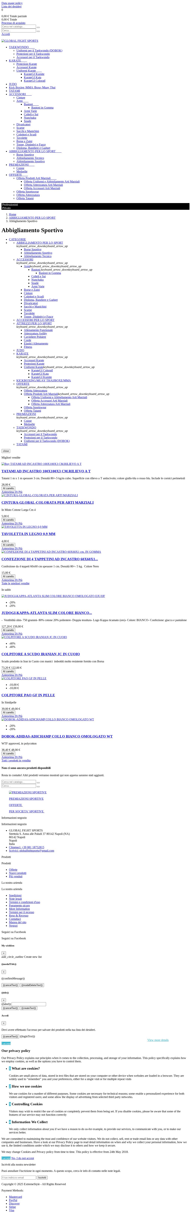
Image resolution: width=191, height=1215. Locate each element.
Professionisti (9, 204)
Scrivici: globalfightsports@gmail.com (31, 850)
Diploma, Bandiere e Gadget (33, 147)
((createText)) (28, 1008)
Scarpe (20, 127)
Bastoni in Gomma (42, 107)
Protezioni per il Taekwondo (33, 53)
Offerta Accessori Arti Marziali (42, 188)
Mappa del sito (17, 922)
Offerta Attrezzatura (28, 195)
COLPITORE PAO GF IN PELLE (28, 695)
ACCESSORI (20, 94)
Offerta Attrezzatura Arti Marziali (43, 184)
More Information (19, 908)
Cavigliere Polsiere (35, 336)
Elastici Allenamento (36, 343)
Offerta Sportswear (27, 191)
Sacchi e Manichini (27, 131)
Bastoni (31, 104)
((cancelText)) (10, 985)
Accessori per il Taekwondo (32, 57)
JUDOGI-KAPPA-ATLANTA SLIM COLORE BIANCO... (46, 613)
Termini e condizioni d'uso (24, 902)
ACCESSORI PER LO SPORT (35, 320)
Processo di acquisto (13, 22)
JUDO (13, 84)
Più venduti (15, 876)
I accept (6, 1043)
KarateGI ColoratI (34, 80)
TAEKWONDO (22, 47)
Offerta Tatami (25, 198)
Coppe (20, 168)
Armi (22, 100)
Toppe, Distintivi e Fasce (31, 144)
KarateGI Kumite (34, 74)
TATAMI (14, 90)
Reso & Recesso (18, 915)
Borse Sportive (25, 154)
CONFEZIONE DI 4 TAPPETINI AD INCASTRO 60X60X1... (49, 559)
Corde (27, 340)
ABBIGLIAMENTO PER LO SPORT (35, 151)
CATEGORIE (17, 239)
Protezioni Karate (26, 64)
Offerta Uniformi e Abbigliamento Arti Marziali (52, 181)
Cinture (20, 97)
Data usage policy (12, 3)
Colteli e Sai (31, 114)
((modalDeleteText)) (32, 985)
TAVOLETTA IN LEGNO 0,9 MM (28, 534)
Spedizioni (15, 895)
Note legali (15, 898)
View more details (158, 1040)
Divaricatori (23, 124)
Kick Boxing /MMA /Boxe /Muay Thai (32, 87)
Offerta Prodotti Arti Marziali (36, 178)
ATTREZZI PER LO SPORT (34, 323)
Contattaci (15, 918)
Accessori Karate (26, 67)
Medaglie (21, 171)
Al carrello (8, 488)
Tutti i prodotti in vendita (16, 760)
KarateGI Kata (32, 77)
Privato (6, 208)
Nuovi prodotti (17, 873)
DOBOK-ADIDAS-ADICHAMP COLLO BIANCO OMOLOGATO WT (57, 736)
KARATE (18, 60)
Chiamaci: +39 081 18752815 (26, 847)
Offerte (13, 869)
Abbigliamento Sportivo (30, 161)
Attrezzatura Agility (35, 333)
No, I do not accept (22, 1158)
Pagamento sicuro (19, 905)
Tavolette (21, 137)
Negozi (13, 925)
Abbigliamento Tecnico (30, 158)
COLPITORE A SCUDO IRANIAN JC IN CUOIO (40, 654)
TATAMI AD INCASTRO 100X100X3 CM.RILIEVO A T (46, 471)
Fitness (28, 346)
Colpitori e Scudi (26, 134)
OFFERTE (18, 174)
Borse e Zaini (24, 141)
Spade (27, 121)
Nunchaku (30, 117)
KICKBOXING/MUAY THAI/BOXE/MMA (43, 380)
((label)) (6, 1004)
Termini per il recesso (21, 912)
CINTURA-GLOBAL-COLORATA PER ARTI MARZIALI (47, 502)
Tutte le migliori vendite (15, 583)
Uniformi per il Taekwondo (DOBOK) (39, 50)
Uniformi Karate (29, 70)
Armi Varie (30, 111)
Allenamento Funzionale (38, 330)
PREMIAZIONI (22, 164)
